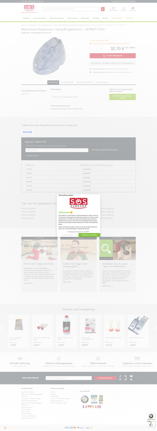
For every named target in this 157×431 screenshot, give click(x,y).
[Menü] (154, 414)
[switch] (151, 425)
